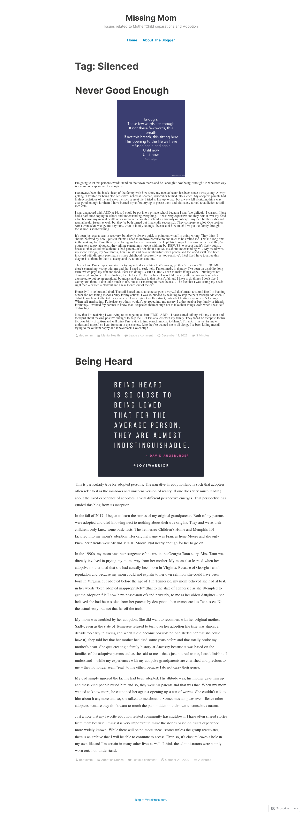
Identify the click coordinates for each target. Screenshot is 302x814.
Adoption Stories (112, 759)
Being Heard (104, 361)
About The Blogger (159, 40)
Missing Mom (151, 17)
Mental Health (110, 335)
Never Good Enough (122, 90)
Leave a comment (141, 335)
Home (132, 40)
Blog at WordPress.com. (151, 799)
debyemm (86, 335)
